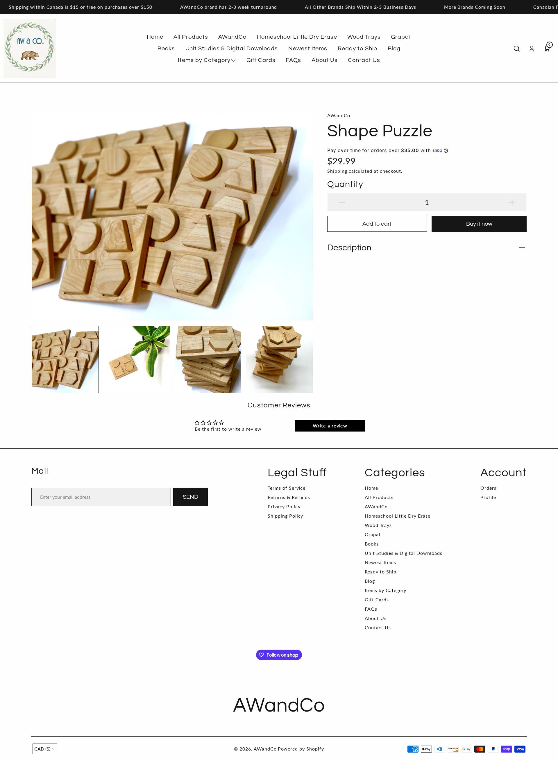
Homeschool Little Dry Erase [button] (297, 37)
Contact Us (378, 627)
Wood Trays (378, 525)
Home (371, 488)
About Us (376, 618)
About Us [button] (325, 60)
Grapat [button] (401, 37)
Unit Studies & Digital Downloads (403, 553)
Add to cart (377, 224)
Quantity (345, 184)
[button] (41, 212)
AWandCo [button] (232, 37)
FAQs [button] (293, 60)
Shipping (337, 171)
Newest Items (380, 562)
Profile (488, 497)
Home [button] (155, 37)
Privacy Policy (284, 506)
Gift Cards (377, 599)
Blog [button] (394, 48)
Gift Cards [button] (261, 60)
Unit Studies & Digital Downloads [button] (231, 48)
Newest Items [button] (308, 48)
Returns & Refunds (289, 497)
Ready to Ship (380, 571)
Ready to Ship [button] (357, 48)
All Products (379, 497)
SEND (190, 497)
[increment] (512, 202)
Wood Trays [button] (364, 37)
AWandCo (376, 506)
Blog (370, 581)
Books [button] (166, 48)
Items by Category (385, 590)
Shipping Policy (285, 515)
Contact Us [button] (364, 60)
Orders (488, 488)
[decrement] (341, 202)
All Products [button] (191, 37)
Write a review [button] (330, 425)
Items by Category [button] (204, 60)
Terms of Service (286, 488)
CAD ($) (42, 748)
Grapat (373, 534)
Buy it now (479, 224)
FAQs (371, 609)
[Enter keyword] (517, 48)
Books (372, 543)
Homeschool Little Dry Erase (397, 515)
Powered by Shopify (301, 748)
